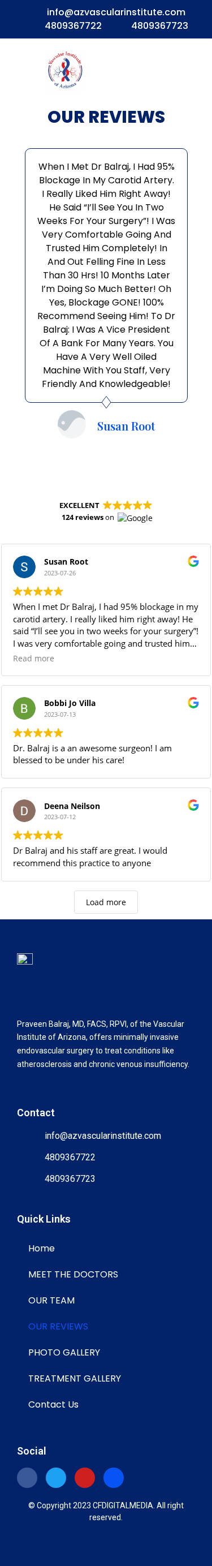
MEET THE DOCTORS (73, 1274)
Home (41, 1248)
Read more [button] (33, 658)
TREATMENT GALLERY (74, 1378)
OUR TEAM (51, 1300)
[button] (159, 70)
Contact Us (53, 1404)
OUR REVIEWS (58, 1326)
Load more (106, 902)
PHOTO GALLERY (64, 1352)
